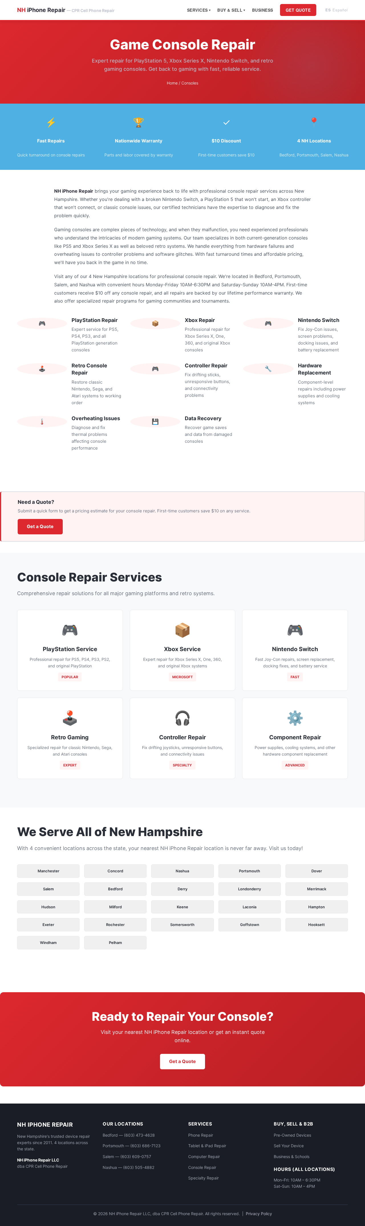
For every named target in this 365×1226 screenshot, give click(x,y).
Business (262, 10)
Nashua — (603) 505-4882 (128, 1167)
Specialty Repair (203, 1177)
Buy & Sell (229, 10)
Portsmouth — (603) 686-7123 (132, 1145)
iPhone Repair (66, 10)
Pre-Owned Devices (292, 1135)
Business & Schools (291, 1156)
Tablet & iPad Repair (207, 1145)
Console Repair (202, 1167)
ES (336, 10)
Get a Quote (40, 526)
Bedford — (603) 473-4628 (129, 1135)
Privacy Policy (259, 1213)
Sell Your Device (289, 1145)
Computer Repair (204, 1156)
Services (197, 10)
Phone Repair (200, 1135)
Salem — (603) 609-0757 (127, 1156)
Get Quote (298, 10)
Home (172, 82)
